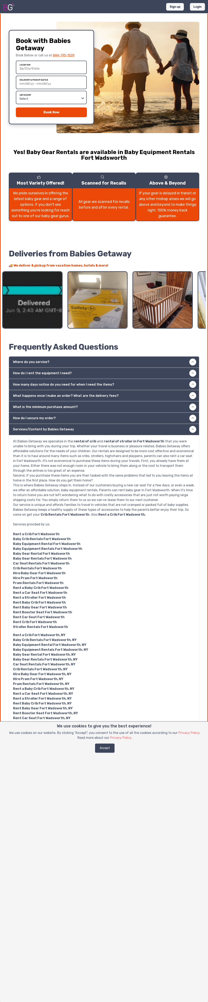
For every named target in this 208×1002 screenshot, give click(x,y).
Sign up (175, 7)
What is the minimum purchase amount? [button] (45, 407)
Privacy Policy (188, 733)
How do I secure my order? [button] (34, 418)
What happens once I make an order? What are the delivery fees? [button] (66, 396)
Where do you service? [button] (31, 362)
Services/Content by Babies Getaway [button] (43, 429)
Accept (105, 748)
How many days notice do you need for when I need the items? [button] (63, 384)
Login (197, 7)
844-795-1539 (64, 55)
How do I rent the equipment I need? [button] (42, 373)
